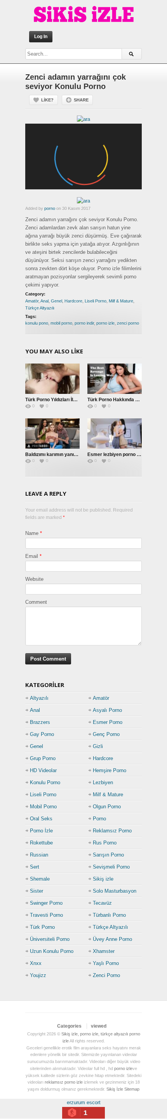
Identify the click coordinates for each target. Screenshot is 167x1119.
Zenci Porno (106, 975)
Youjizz (38, 975)
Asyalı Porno (107, 710)
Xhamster (104, 951)
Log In (40, 36)
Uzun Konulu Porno (51, 951)
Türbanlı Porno (109, 915)
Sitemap (131, 1089)
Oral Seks (41, 819)
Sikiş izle (103, 879)
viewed (98, 1026)
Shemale (40, 879)
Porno (99, 819)
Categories (69, 1026)
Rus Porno (105, 843)
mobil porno (61, 323)
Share (81, 100)
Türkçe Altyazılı (39, 308)
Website (34, 579)
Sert (34, 867)
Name (31, 533)
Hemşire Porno (109, 770)
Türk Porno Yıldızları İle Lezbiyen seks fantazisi (77, 399)
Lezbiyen (103, 782)
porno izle (105, 323)
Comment (36, 602)
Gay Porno (42, 734)
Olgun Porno (107, 807)
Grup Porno (43, 758)
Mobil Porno (43, 807)
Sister (36, 891)
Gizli (98, 746)
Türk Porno (42, 927)
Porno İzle (41, 831)
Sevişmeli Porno (111, 867)
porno (49, 208)
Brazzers (40, 722)
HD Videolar (43, 770)
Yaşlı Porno (106, 963)
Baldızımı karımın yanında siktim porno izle (72, 454)
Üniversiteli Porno (50, 939)
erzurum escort (84, 1102)
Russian (39, 855)
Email (31, 556)
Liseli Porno (95, 301)
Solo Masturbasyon (114, 891)
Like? (47, 100)
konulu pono (36, 323)
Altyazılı (39, 698)
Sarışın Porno (108, 855)
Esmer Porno (107, 722)
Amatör (31, 301)
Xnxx (36, 963)
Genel (56, 301)
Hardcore (73, 301)
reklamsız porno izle (64, 1082)
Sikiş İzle (114, 1089)
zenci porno (128, 323)
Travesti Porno (46, 915)
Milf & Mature (121, 301)
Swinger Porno (46, 903)
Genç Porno (106, 734)
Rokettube (41, 843)
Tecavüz (102, 903)
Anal (44, 301)
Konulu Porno (45, 782)
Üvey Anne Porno (112, 939)
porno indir (84, 323)
